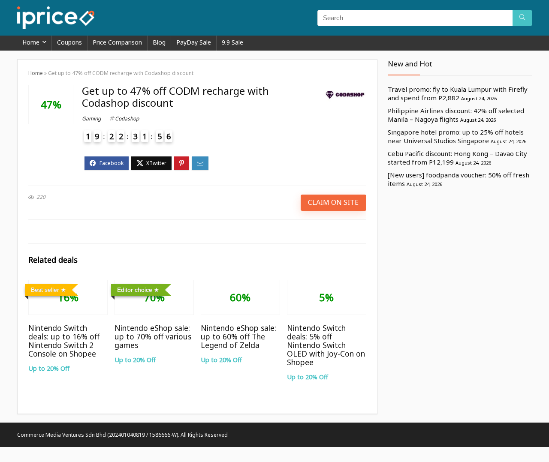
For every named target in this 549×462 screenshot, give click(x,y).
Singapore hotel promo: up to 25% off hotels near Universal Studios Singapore (456, 136)
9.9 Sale (232, 42)
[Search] (522, 18)
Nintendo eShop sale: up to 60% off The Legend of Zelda (238, 336)
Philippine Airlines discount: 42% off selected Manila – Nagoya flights (456, 114)
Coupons (69, 42)
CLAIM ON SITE (333, 202)
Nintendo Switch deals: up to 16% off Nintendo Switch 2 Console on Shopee (64, 341)
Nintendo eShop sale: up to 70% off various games (153, 336)
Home (30, 42)
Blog (159, 42)
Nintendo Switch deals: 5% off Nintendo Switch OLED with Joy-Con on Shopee (326, 345)
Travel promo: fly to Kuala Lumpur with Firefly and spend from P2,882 (458, 93)
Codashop (127, 118)
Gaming (91, 118)
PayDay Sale (193, 42)
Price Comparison (117, 42)
